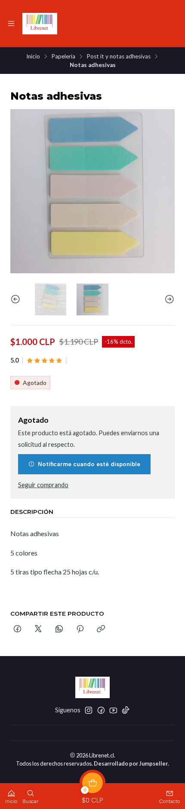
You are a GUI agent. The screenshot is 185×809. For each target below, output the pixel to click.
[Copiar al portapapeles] (101, 629)
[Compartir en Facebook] (17, 629)
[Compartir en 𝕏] (38, 629)
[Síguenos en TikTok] (125, 710)
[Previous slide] (16, 299)
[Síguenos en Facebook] (101, 710)
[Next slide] (168, 299)
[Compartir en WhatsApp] (59, 629)
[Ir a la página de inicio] (39, 23)
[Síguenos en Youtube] (113, 710)
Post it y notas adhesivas (118, 57)
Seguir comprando (43, 485)
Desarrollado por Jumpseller (131, 763)
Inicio (33, 57)
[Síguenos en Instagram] (88, 710)
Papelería (63, 57)
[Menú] (11, 23)
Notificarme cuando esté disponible (89, 464)
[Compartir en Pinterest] (80, 629)
